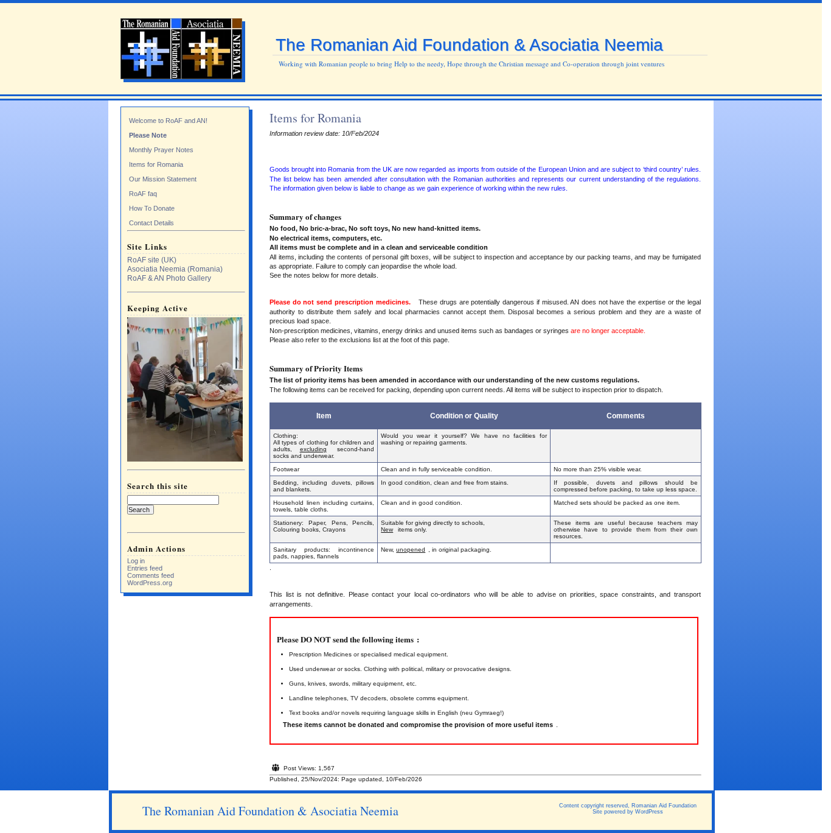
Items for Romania (156, 164)
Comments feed (150, 575)
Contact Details (151, 223)
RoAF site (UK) (151, 260)
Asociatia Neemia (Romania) (175, 269)
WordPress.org (149, 582)
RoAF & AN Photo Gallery (169, 278)
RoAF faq (143, 193)
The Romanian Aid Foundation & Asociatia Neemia (469, 44)
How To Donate (152, 208)
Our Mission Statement (162, 179)
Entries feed (144, 568)
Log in (136, 560)
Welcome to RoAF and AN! (168, 120)
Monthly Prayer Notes (161, 149)
